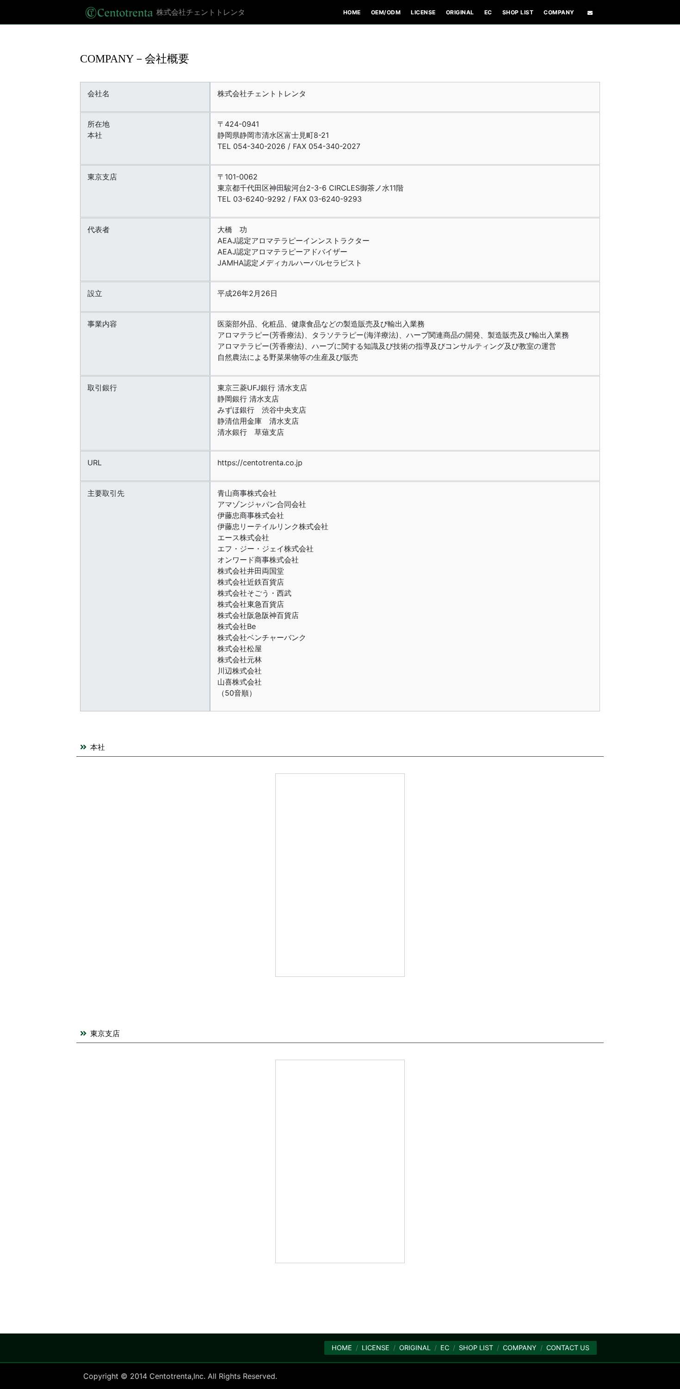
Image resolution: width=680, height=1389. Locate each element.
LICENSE (375, 1348)
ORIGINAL (415, 1348)
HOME (342, 1348)
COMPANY (520, 1348)
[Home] (118, 12)
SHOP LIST (476, 1348)
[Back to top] (664, 1373)
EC (444, 1348)
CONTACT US (567, 1348)
